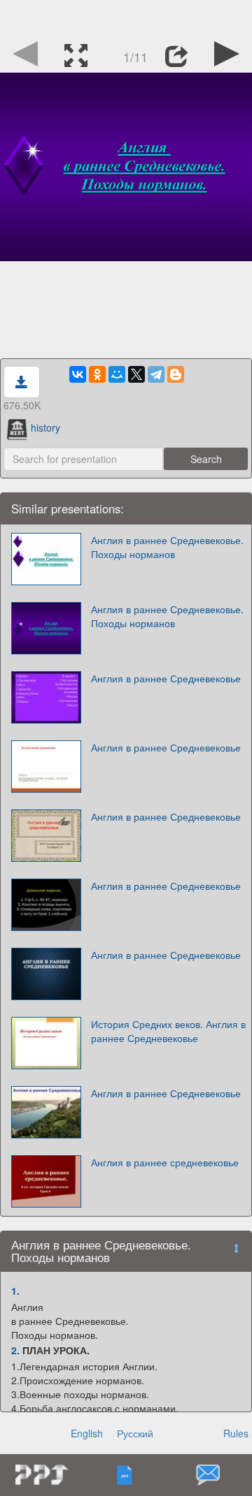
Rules (235, 1433)
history (45, 427)
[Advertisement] (126, 17)
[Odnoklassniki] (97, 374)
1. (15, 1291)
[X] (136, 374)
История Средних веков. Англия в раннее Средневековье (168, 1031)
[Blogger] (175, 374)
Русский (135, 1433)
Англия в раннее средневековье (165, 1162)
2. (15, 1350)
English (87, 1433)
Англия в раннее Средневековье (166, 678)
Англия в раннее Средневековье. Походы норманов (167, 547)
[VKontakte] (77, 374)
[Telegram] (156, 374)
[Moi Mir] (116, 374)
